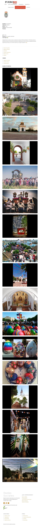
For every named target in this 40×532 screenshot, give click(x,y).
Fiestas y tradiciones (7, 52)
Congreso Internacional (27, 517)
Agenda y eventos (7, 49)
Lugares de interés (7, 60)
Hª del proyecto (24, 498)
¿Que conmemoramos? (12, 4)
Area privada (25, 520)
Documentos (7, 518)
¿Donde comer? (6, 61)
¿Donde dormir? (6, 63)
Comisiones (21, 4)
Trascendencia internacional (26, 499)
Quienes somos (7, 515)
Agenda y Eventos (7, 520)
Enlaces (5, 55)
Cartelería (5, 50)
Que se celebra (24, 496)
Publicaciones (11, 7)
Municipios (27, 4)
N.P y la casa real (25, 500)
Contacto (24, 518)
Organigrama (7, 517)
